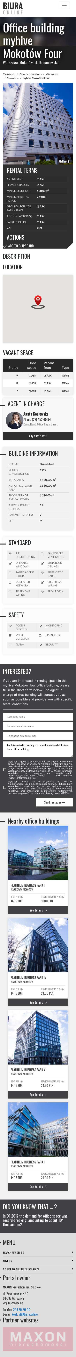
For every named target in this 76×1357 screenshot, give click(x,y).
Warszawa (52, 74)
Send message (53, 802)
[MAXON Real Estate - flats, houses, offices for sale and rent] (38, 1338)
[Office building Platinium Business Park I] (38, 1129)
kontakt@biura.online (25, 1314)
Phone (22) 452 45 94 (37, 419)
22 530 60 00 (21, 1309)
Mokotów (13, 78)
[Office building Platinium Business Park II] (38, 853)
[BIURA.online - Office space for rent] (36, 8)
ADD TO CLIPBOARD (20, 245)
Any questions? (38, 436)
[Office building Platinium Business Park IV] (38, 945)
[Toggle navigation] (64, 5)
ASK (41, 179)
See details (36, 910)
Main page (9, 74)
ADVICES (7, 1261)
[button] (38, 302)
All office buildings (30, 74)
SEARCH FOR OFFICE (13, 1252)
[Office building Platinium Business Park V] (38, 1037)
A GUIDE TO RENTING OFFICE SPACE (21, 1269)
